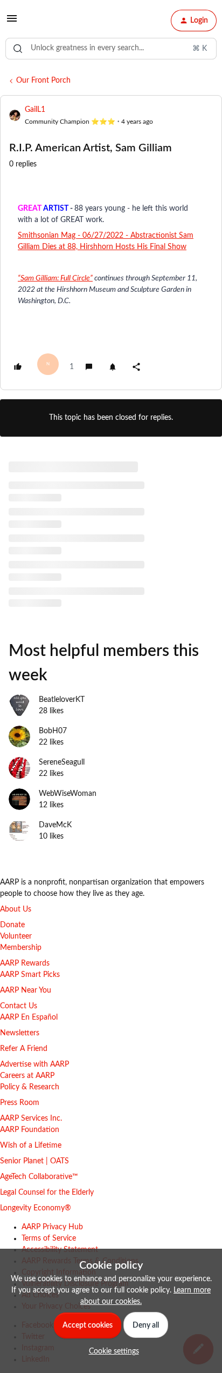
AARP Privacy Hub (52, 1227)
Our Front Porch (43, 80)
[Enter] (17, 48)
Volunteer (16, 936)
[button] (11, 22)
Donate (12, 925)
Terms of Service (49, 1238)
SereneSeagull (62, 762)
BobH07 (53, 731)
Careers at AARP (27, 1076)
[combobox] (111, 48)
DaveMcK (55, 825)
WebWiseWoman (67, 794)
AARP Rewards (25, 963)
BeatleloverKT (62, 700)
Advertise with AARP (34, 1064)
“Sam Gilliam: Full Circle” (55, 278)
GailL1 (35, 109)
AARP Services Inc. (31, 1118)
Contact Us (18, 1006)
